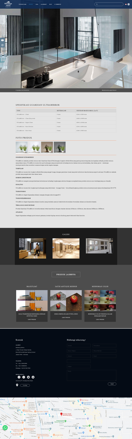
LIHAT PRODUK (32, 319)
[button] (22, 90)
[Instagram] (23, 377)
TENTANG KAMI (22, 4)
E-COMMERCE (58, 4)
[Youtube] (28, 377)
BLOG (50, 4)
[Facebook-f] (19, 377)
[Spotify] (33, 377)
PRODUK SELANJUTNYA (109, 90)
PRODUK (31, 4)
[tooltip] (2, 40)
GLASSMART (44, 4)
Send (112, 384)
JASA (36, 4)
